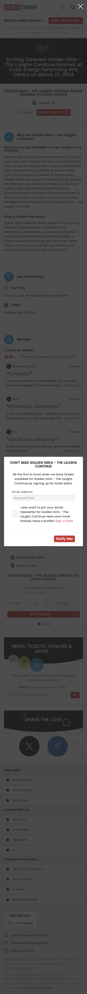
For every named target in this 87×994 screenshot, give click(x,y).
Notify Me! (64, 538)
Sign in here (64, 521)
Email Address (22, 492)
